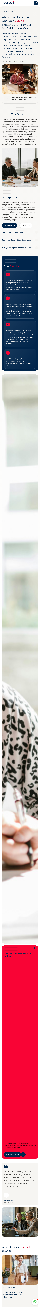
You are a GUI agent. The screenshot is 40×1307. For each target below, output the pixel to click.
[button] (36, 3)
